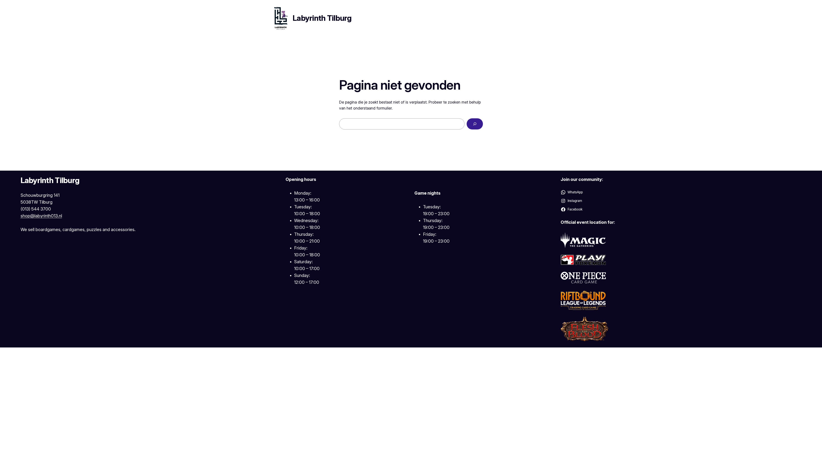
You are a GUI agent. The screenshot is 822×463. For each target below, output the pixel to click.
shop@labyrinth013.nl (41, 215)
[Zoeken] (475, 123)
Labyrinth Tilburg (322, 18)
